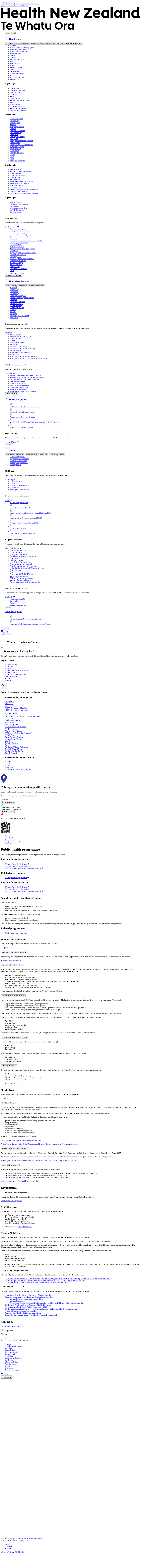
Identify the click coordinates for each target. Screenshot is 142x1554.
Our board (13, 484)
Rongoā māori (15, 104)
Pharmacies (14, 345)
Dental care (14, 135)
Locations (8, 1366)
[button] (5, 948)
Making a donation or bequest (20, 580)
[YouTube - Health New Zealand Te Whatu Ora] (2, 1530)
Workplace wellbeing (17, 161)
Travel (12, 157)
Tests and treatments (22, 43)
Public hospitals (15, 335)
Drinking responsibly (17, 137)
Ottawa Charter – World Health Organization (21, 1140)
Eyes (11, 61)
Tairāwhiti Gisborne (17, 308)
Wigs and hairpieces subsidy (20, 385)
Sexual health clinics (17, 343)
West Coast (14, 318)
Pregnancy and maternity (61, 43)
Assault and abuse (16, 265)
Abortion (13, 125)
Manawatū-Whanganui (18, 296)
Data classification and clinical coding (23, 566)
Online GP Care (11, 442)
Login (5, 632)
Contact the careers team (18, 605)
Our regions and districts (18, 461)
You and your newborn (18, 255)
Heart (12, 65)
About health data (16, 552)
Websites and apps (11, 1364)
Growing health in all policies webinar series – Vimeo (28, 1295)
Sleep (12, 159)
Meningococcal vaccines (18, 208)
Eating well (14, 139)
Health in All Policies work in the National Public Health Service (28, 1305)
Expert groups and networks (20, 489)
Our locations (14, 601)
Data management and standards (21, 564)
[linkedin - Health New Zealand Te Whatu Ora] (2, 1387)
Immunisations (46, 43)
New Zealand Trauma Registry (20, 562)
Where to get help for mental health (22, 259)
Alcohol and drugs (16, 263)
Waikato (13, 312)
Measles (12, 96)
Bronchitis (13, 94)
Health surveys (15, 558)
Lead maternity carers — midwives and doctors (26, 241)
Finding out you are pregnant (20, 231)
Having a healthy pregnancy (20, 233)
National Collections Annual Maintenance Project (27, 568)
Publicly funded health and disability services (25, 375)
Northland (13, 300)
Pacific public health (17, 147)
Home (7, 836)
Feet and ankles (15, 63)
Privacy (8, 1544)
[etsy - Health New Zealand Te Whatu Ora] (71, 1527)
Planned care (14, 354)
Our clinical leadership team (19, 486)
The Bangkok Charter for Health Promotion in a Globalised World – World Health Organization (39, 1161)
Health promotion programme (11, 1201)
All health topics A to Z (13, 273)
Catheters (13, 129)
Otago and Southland (17, 302)
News (7, 501)
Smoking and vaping (17, 153)
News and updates (11, 1352)
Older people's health (17, 73)
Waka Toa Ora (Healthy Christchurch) (23, 1313)
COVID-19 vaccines (17, 210)
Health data (43, 455)
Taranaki (13, 310)
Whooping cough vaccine (19, 204)
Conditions (9, 43)
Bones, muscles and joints (19, 51)
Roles (12, 603)
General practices (16, 339)
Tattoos (12, 155)
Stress (12, 271)
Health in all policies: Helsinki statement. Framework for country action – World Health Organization (45, 1281)
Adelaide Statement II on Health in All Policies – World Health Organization (36, 1283)
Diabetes (13, 57)
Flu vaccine (14, 206)
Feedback (9, 333)
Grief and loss (15, 267)
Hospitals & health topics (10, 4)
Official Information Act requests (21, 578)
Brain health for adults (17, 131)
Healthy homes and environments (21, 145)
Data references (15, 570)
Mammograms (15, 123)
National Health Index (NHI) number (23, 391)
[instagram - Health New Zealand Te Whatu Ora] (2, 1384)
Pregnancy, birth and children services (23, 253)
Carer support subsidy (17, 381)
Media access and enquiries (19, 576)
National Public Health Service (20, 353)
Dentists (12, 341)
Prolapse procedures (17, 127)
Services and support (12, 1370)
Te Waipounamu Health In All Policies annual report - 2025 (26, 1307)
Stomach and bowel (17, 77)
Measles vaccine (15, 169)
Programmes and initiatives (19, 459)
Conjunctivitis (15, 98)
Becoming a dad (15, 257)
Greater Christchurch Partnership (21, 1311)
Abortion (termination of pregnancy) (22, 249)
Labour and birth (16, 245)
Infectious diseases (16, 67)
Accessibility (9, 1546)
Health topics (10, 33)
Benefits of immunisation (18, 191)
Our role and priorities (17, 457)
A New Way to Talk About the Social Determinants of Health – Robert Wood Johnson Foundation (39, 1144)
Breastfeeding (14, 251)
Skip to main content (8, 2)
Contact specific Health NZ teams (21, 574)
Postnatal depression (17, 247)
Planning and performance (19, 463)
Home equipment (16, 106)
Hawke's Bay (14, 294)
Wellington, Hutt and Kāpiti (19, 316)
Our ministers (14, 488)
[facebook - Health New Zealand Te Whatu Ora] (2, 1381)
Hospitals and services (13, 275)
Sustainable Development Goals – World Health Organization (31, 1315)
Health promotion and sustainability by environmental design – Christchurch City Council (41, 1309)
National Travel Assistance (19, 389)
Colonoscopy (14, 121)
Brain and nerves (16, 53)
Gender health (15, 143)
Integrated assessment (17, 1301)
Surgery (12, 102)
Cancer (12, 55)
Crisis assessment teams (18, 261)
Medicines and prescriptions (19, 100)
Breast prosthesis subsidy (18, 383)
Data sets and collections (18, 550)
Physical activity (15, 149)
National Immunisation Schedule (21, 181)
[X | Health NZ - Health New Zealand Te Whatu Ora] (2, 1536)
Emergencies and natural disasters (21, 141)
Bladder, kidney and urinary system (22, 48)
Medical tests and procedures (20, 108)
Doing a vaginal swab (17, 175)
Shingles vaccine (16, 212)
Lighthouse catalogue (17, 560)
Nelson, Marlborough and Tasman (22, 298)
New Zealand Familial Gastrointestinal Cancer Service (29, 358)
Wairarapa (13, 314)
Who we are (20, 455)
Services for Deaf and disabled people (23, 349)
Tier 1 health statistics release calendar (23, 556)
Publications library (32, 455)
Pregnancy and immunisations (20, 237)
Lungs (12, 69)
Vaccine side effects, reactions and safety (24, 189)
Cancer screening (16, 133)
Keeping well (35, 43)
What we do (10, 455)
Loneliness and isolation (18, 269)
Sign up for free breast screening (21, 171)
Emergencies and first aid (18, 110)
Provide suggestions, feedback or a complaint (25, 582)
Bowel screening (16, 173)
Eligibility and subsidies (36, 286)
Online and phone (11, 393)
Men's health (14, 71)
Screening (13, 239)
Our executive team (16, 482)
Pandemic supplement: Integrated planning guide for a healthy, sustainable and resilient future (47, 1303)
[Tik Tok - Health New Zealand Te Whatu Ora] (2, 1533)
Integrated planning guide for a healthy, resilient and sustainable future (29, 1297)
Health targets (10, 480)
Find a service (22, 286)
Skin (11, 75)
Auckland (13, 288)
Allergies (13, 46)
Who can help (10, 373)
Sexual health (14, 151)
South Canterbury (16, 306)
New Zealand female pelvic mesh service (24, 356)
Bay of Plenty (14, 290)
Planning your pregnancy (18, 229)
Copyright (8, 1548)
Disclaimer (9, 1368)
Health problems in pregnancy (20, 235)
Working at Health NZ (18, 599)
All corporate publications (19, 503)
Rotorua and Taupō (16, 304)
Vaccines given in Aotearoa (19, 183)
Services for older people (18, 347)
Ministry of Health (11, 960)
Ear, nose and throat (17, 59)
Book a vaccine (15, 187)
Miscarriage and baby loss (19, 243)
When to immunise (16, 185)
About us (9, 444)
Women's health (15, 79)
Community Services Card (19, 387)
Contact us (53, 455)
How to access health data (19, 554)
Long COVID (15, 92)
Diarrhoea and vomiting (18, 90)
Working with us (15, 465)
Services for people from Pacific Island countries (27, 377)
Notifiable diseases (25, 1227)
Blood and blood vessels (18, 50)
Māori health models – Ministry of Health (19, 1181)
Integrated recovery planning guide (26, 1299)
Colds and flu (14, 88)
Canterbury (14, 292)
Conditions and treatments (14, 1346)
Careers (22, 4)
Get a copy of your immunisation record (24, 193)
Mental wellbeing (76, 43)
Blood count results (16, 119)
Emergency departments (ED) (20, 337)
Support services (15, 351)
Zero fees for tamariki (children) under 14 (24, 379)
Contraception (15, 177)
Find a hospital (11, 286)
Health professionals (32, 4)
